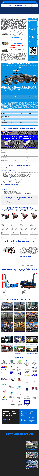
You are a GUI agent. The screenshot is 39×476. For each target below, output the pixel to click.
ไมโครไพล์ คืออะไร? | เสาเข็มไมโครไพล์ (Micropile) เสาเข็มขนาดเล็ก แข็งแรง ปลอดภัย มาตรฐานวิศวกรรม (31, 449)
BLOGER (15, 5)
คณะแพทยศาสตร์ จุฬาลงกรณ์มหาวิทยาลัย (31, 467)
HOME (9, 5)
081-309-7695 (35, 5)
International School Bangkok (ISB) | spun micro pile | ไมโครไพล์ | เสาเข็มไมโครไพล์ (7, 328)
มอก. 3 (12, 37)
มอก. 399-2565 (15, 44)
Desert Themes (33, 473)
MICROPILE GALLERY (20, 5)
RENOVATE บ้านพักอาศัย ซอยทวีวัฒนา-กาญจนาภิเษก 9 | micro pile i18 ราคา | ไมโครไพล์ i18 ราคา (32, 317)
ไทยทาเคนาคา (16, 308)
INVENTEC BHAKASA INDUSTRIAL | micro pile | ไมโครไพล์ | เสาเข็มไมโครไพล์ (6, 317)
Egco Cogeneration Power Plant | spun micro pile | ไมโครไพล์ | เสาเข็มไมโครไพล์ (32, 328)
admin (3, 320)
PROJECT (11, 5)
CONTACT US (25, 5)
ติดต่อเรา (33, 57)
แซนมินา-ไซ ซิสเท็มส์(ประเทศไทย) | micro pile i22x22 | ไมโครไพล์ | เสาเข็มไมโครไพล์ (19, 317)
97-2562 (17, 37)
